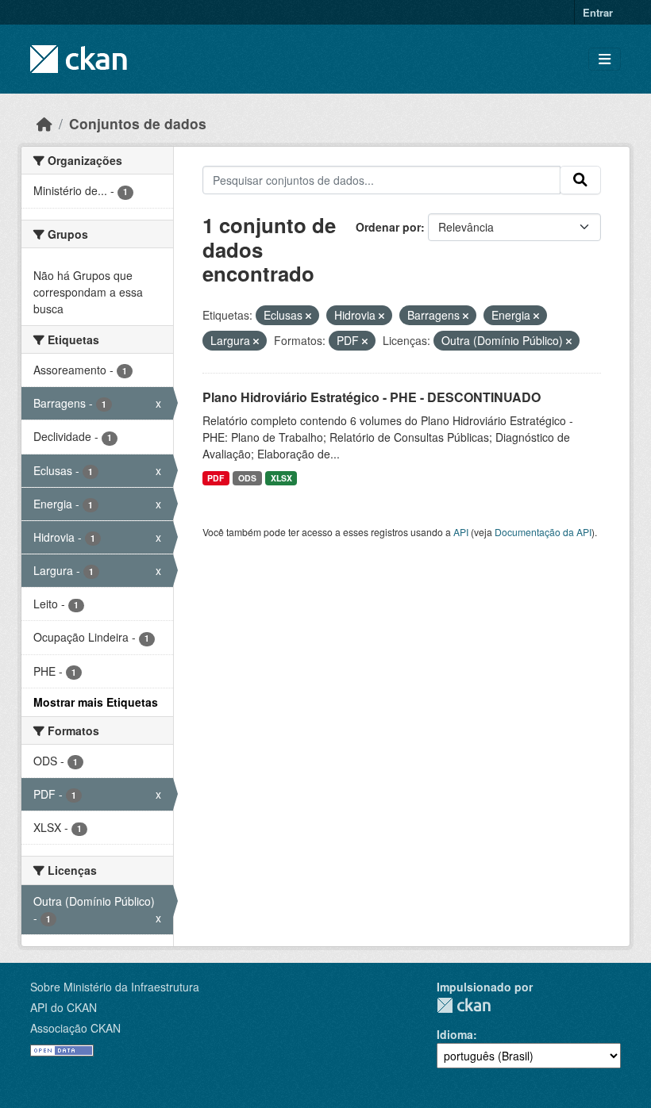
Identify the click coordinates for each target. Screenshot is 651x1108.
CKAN (464, 1005)
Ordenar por (388, 227)
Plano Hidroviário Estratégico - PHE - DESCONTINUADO (371, 397)
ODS (247, 478)
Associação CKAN (75, 1028)
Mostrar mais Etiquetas (95, 702)
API (460, 532)
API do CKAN (63, 1007)
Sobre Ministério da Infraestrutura (114, 987)
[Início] (44, 123)
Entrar (598, 12)
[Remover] (308, 315)
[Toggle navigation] (604, 59)
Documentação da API (543, 532)
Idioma (455, 1034)
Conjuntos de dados (137, 123)
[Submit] (580, 180)
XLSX (281, 478)
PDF (215, 478)
